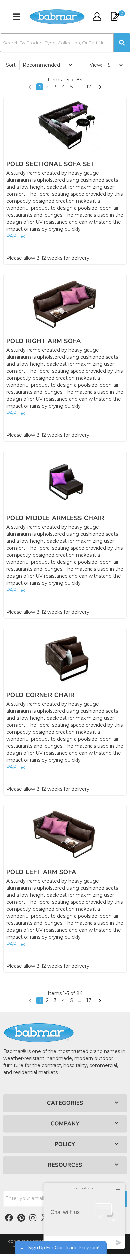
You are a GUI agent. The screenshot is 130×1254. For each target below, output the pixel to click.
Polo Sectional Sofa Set (50, 164)
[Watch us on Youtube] (21, 1218)
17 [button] (88, 87)
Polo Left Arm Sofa (41, 872)
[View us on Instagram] (32, 1218)
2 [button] (47, 87)
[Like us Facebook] (9, 1218)
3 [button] (55, 87)
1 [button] (40, 87)
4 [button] (63, 87)
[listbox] (46, 65)
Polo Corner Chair (40, 695)
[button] (65, 42)
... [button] (79, 87)
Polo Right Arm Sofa (43, 341)
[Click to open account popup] (97, 16)
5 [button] (71, 87)
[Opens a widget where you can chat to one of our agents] (84, 1216)
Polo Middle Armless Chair (55, 518)
